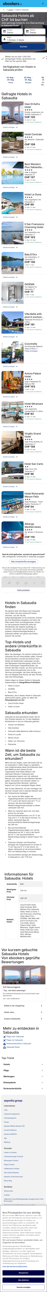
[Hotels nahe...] (23, 1012)
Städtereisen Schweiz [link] (11, 1168)
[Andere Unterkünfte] (23, 1019)
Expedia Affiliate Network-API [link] (14, 1126)
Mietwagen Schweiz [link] (11, 1160)
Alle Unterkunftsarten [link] (11, 1173)
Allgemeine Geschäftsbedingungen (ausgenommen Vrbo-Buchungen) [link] (24, 1200)
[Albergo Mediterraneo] (23, 535)
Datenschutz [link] (8, 1191)
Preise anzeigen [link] (31, 351)
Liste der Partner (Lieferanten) (15, 1266)
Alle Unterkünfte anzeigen (23, 561)
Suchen (23, 46)
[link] (23, 1036)
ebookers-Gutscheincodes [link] (13, 1177)
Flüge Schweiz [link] (9, 1164)
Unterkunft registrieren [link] (12, 1114)
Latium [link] (10, 10)
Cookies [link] (7, 1195)
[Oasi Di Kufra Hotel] (23, 116)
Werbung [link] (7, 1142)
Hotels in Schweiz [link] (10, 1152)
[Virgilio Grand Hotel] (23, 445)
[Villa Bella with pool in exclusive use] (23, 325)
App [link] (5, 1138)
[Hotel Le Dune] (23, 206)
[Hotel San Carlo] (23, 475)
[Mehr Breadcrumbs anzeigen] (4, 10)
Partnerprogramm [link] (10, 1118)
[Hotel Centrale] (23, 146)
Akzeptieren (23, 1273)
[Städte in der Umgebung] (23, 1006)
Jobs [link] (5, 1110)
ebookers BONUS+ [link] (10, 1134)
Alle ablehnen (23, 1280)
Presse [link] (6, 1122)
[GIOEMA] (23, 296)
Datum (10, 32)
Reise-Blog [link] (8, 1181)
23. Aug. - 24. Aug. (11, 78)
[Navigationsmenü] (42, 4)
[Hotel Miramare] (23, 415)
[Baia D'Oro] (23, 266)
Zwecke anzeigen (24, 1287)
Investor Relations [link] (10, 1130)
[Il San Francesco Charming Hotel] (23, 236)
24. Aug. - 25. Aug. (28, 78)
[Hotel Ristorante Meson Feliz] (23, 505)
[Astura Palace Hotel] (23, 385)
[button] (23, 127)
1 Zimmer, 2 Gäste (15, 40)
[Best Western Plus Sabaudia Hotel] (23, 176)
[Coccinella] (23, 355)
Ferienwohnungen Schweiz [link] (13, 1156)
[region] (23, 1248)
